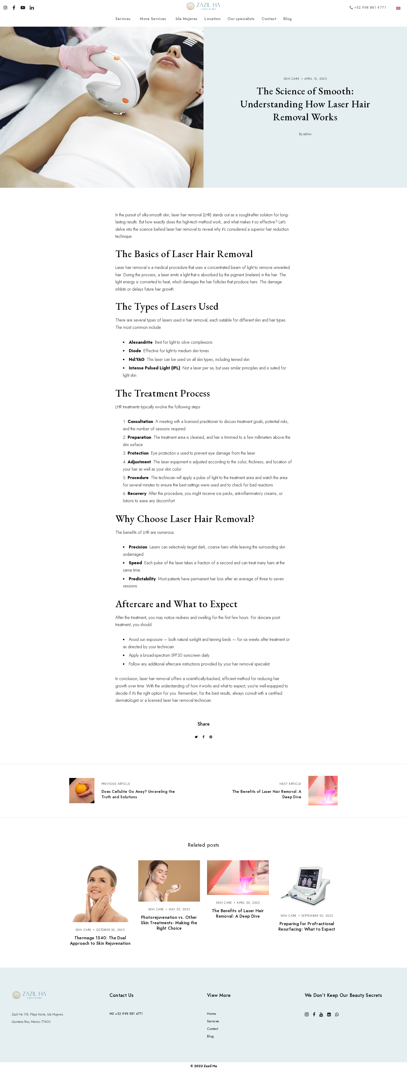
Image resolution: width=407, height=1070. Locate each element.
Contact (269, 18)
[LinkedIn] (32, 7)
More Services (153, 18)
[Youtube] (22, 7)
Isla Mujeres (187, 18)
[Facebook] (14, 7)
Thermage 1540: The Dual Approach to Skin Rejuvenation (100, 940)
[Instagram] (5, 7)
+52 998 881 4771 (128, 1013)
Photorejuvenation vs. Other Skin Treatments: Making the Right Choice (169, 922)
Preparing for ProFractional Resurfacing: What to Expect (306, 926)
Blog (287, 18)
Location (212, 18)
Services (123, 18)
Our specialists (241, 18)
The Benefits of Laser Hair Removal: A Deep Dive (238, 913)
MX (112, 1013)
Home (211, 1013)
